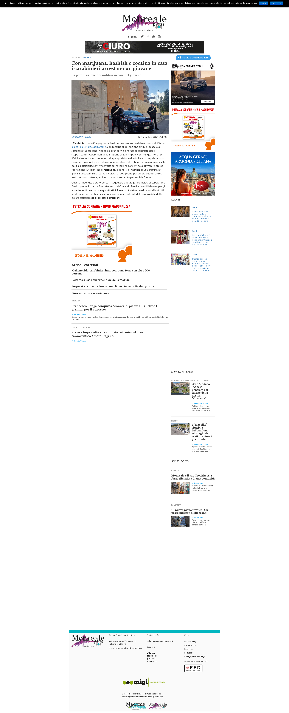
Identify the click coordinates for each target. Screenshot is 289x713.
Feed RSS (152, 662)
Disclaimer (188, 649)
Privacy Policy (190, 642)
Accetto (263, 3)
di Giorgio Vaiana (81, 137)
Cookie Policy (190, 645)
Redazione (188, 653)
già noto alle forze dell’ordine (88, 147)
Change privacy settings (194, 657)
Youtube (152, 659)
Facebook (152, 656)
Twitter (152, 653)
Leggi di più (276, 3)
